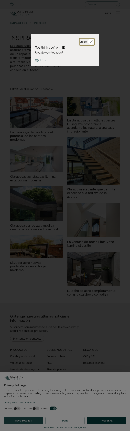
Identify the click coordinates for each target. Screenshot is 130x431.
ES (42, 60)
